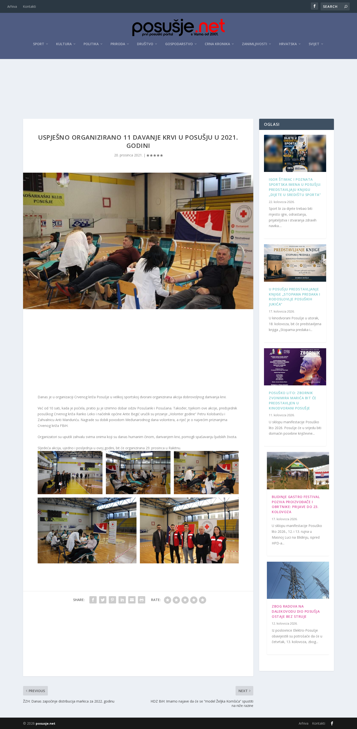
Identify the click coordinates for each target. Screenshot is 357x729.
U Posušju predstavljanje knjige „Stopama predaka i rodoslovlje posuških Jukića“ (294, 296)
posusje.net (45, 723)
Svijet (314, 44)
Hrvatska (288, 44)
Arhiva (12, 6)
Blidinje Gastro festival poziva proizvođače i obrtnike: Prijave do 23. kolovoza (296, 504)
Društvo (145, 44)
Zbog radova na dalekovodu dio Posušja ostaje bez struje (296, 611)
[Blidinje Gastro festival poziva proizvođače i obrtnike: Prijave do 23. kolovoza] (298, 470)
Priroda (117, 44)
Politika (91, 44)
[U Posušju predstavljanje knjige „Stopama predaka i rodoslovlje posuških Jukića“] (295, 263)
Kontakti (29, 6)
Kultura (64, 44)
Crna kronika (217, 44)
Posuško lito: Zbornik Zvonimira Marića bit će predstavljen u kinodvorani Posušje (292, 400)
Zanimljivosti (254, 44)
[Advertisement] (178, 73)
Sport (38, 44)
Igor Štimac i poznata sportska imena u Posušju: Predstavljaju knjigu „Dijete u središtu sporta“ (295, 187)
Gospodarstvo (179, 44)
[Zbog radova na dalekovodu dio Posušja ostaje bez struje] (298, 580)
